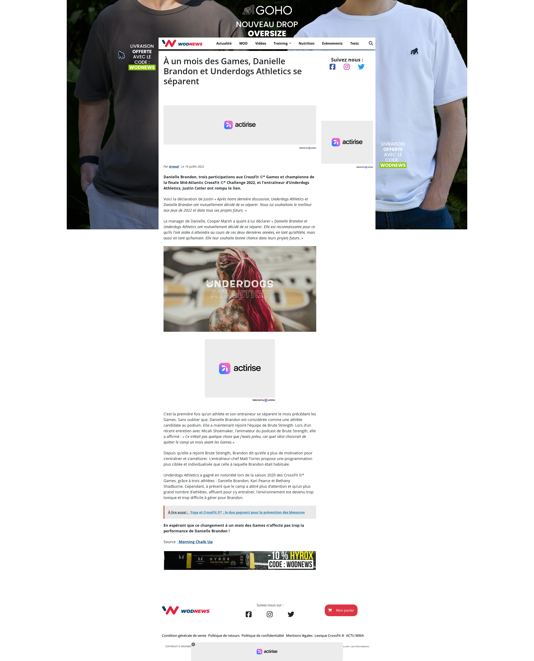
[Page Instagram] (270, 614)
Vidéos (260, 43)
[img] (371, 43)
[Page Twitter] (291, 614)
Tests (354, 43)
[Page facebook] (249, 614)
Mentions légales (299, 635)
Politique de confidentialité (263, 635)
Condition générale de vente (184, 635)
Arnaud (174, 166)
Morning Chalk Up (195, 541)
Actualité (224, 43)
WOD (243, 43)
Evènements (332, 43)
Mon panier (344, 610)
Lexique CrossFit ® (329, 635)
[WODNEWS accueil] (182, 43)
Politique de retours (224, 635)
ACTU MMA (355, 635)
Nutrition (307, 43)
